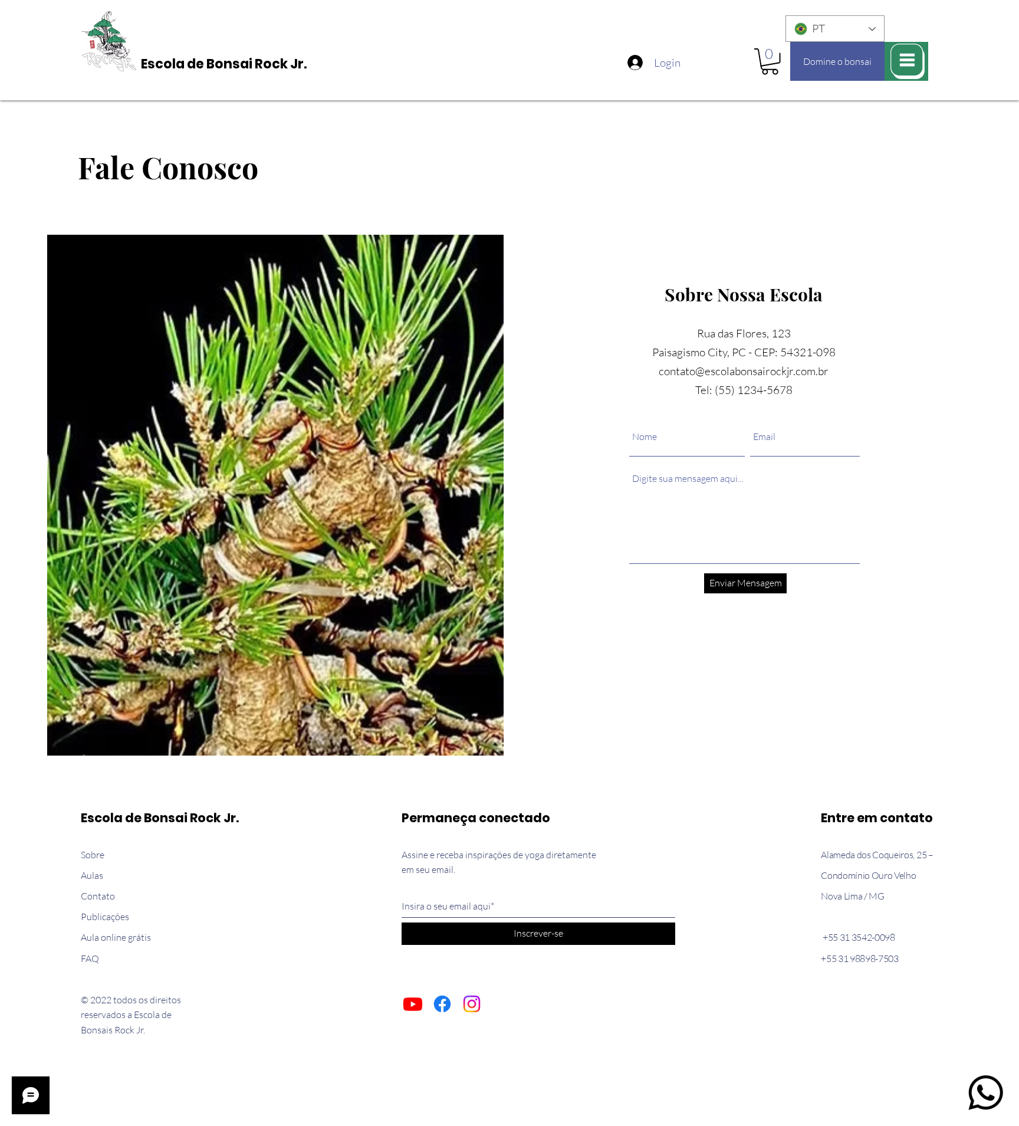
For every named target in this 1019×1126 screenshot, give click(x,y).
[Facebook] (442, 1004)
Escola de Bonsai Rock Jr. (224, 64)
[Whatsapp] (985, 1092)
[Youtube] (413, 1004)
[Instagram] (472, 1004)
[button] (769, 61)
